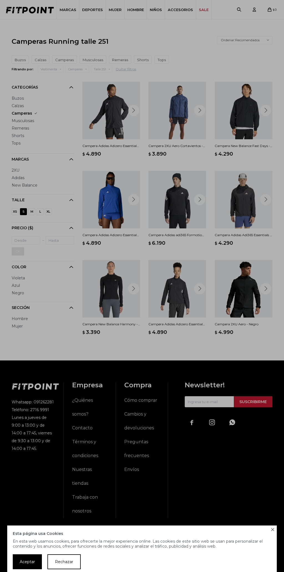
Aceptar (27, 561)
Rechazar (64, 561)
